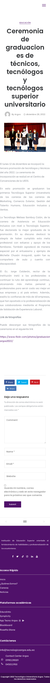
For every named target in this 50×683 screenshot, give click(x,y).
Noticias (4, 591)
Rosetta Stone (7, 629)
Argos (18, 114)
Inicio (2, 579)
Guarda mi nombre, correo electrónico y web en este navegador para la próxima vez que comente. (25, 492)
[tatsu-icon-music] (22, 556)
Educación (25, 23)
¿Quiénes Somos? (9, 583)
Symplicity (5, 615)
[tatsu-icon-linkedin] (32, 556)
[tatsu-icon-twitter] (17, 556)
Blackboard (6, 625)
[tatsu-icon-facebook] (13, 556)
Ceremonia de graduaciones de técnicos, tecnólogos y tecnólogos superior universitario (25, 67)
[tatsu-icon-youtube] (37, 556)
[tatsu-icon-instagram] (27, 556)
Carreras (4, 587)
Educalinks (5, 611)
